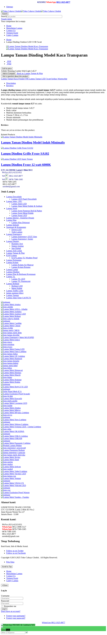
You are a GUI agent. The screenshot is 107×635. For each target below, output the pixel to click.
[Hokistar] (11, 380)
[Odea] (6, 429)
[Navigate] (5, 417)
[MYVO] (6, 415)
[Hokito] (10, 382)
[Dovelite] (10, 335)
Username (5, 596)
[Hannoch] (11, 358)
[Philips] (11, 445)
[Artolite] (7, 307)
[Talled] (14, 471)
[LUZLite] (6, 405)
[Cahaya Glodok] (10, 319)
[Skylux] (10, 457)
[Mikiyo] (10, 410)
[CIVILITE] (7, 328)
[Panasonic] (15, 443)
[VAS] (8, 476)
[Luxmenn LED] (14, 403)
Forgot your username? (15, 616)
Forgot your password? (15, 618)
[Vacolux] (13, 474)
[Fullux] (9, 354)
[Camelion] (5, 321)
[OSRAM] (11, 438)
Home (8, 40)
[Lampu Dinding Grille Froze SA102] (17, 148)
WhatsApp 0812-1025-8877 (53, 622)
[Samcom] (13, 452)
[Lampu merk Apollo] (9, 401)
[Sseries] (7, 462)
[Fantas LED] (13, 349)
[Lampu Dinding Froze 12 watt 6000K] (17, 159)
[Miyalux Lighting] (15, 412)
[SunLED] (7, 469)
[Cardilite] (11, 323)
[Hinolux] (11, 373)
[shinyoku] (13, 455)
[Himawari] (12, 370)
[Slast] (10, 459)
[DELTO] (11, 333)
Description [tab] (11, 83)
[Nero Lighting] (13, 420)
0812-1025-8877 (63, 2)
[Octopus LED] (21, 427)
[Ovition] (5, 441)
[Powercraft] (13, 448)
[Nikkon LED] (14, 424)
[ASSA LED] (14, 309)
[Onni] (5, 434)
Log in (4, 609)
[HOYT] (5, 389)
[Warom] (15, 492)
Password (5, 601)
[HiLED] (9, 365)
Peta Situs (10, 562)
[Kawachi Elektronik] (11, 398)
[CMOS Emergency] (10, 330)
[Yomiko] (15, 497)
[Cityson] (10, 326)
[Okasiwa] (12, 431)
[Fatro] (13, 351)
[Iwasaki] (15, 394)
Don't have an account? (10, 611)
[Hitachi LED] (10, 375)
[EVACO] (6, 347)
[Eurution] (7, 344)
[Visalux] (12, 483)
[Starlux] (7, 464)
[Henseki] (10, 361)
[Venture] (11, 478)
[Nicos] (5, 422)
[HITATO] (6, 377)
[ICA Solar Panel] (11, 391)
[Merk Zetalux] (11, 408)
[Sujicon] (11, 467)
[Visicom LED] (13, 485)
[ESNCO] (6, 342)
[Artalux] (11, 304)
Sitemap (9, 7)
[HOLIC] (5, 384)
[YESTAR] (5, 495)
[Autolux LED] (13, 314)
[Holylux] (14, 387)
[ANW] (5, 302)
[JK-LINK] (7, 396)
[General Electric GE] (13, 356)
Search (4, 16)
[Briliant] (11, 316)
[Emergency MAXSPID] (17, 337)
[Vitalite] (5, 488)
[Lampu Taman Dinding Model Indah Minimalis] (21, 137)
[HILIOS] (6, 368)
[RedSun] (13, 450)
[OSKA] (14, 436)
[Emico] (10, 340)
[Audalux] (11, 311)
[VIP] (5, 481)
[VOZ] (5, 490)
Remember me (10, 606)
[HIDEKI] (9, 363)
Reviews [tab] (9, 85)
